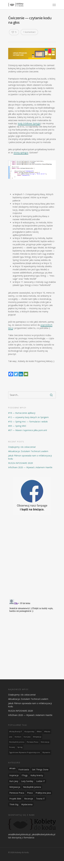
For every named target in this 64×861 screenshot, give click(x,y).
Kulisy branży (37, 775)
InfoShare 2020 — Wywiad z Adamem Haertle (30, 467)
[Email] (26, 372)
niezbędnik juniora (16, 742)
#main (39, 732)
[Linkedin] (21, 372)
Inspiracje (14, 775)
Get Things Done (40, 769)
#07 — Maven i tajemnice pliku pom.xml (27, 430)
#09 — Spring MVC (17, 425)
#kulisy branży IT (15, 732)
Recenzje (28, 798)
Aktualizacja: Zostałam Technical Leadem (28, 451)
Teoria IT (40, 798)
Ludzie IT (40, 781)
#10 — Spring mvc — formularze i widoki (28, 421)
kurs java (27, 737)
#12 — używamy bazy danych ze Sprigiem (28, 417)
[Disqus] (32, 558)
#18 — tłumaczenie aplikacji (21, 412)
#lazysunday (29, 732)
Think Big (13, 804)
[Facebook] (10, 372)
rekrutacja (45, 742)
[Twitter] (16, 372)
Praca (30, 792)
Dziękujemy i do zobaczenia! (22, 446)
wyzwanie (46, 752)
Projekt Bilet (15, 798)
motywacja (37, 737)
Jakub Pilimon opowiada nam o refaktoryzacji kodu (30, 457)
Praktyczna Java (43, 792)
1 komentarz (29, 32)
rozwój (12, 747)
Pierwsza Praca (16, 792)
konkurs (18, 737)
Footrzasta (23, 769)
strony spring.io (21, 152)
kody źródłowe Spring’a (29, 123)
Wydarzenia (26, 804)
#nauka (47, 732)
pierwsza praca (32, 742)
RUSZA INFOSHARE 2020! (20, 463)
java (10, 737)
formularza (29, 837)
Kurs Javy (13, 781)
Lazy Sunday (27, 781)
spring (19, 747)
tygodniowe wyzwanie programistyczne (24, 752)
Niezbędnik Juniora (32, 787)
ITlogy (25, 775)
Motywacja (14, 787)
